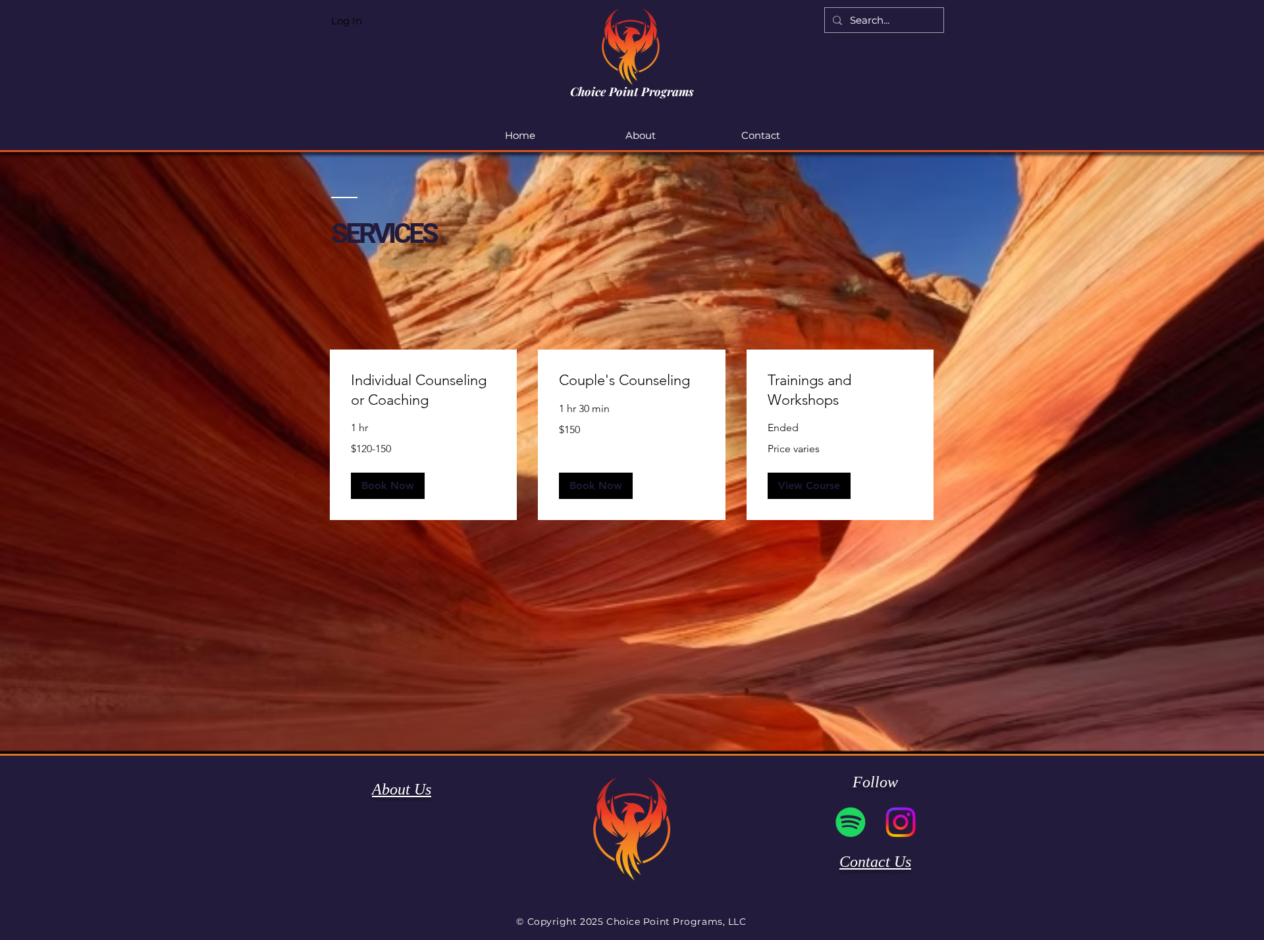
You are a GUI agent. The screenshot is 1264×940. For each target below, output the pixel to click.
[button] (388, 486)
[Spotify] (850, 822)
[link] (423, 390)
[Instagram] (900, 822)
